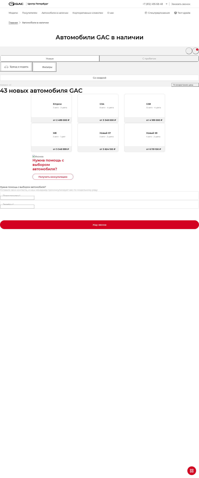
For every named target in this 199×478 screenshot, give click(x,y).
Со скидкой (99, 77)
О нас (110, 12)
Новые (50, 58)
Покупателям (29, 12)
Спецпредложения (159, 12)
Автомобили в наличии (55, 12)
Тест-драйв (184, 12)
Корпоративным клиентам (88, 12)
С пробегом (149, 58)
